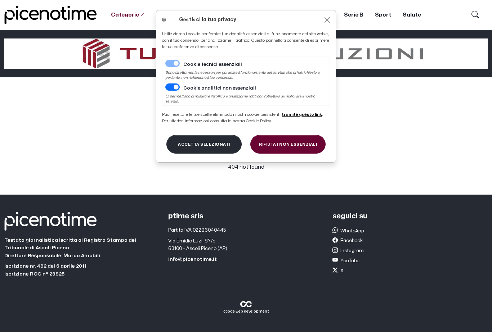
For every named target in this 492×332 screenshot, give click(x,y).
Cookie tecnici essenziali (212, 64)
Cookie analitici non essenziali (219, 88)
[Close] (327, 20)
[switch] (172, 87)
